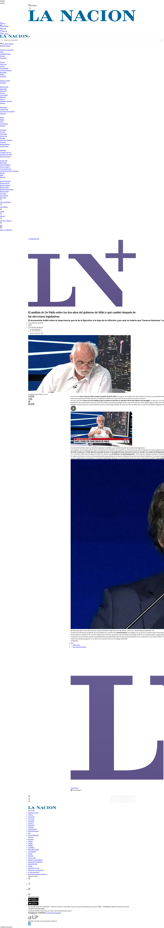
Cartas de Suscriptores (7, 111)
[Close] (29, 796)
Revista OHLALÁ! (5, 181)
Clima (2, 52)
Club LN (4, 31)
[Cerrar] (29, 37)
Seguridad (3, 89)
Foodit (4, 29)
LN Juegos (3, 130)
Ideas (2, 175)
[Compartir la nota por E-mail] (33, 404)
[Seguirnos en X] (29, 884)
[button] (82, 133)
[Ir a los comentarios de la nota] (33, 396)
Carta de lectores (5, 169)
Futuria (2, 62)
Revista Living (4, 187)
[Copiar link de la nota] (29, 402)
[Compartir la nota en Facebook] (29, 404)
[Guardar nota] (31, 396)
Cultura (2, 93)
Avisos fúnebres (5, 165)
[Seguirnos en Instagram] (29, 889)
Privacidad (57, 913)
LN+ (37, 239)
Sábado (2, 173)
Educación (3, 91)
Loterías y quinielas (6, 140)
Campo (2, 66)
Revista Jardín (4, 191)
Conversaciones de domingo (9, 171)
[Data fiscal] (29, 925)
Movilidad (3, 72)
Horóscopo (3, 136)
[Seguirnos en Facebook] (29, 879)
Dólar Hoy (3, 64)
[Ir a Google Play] (33, 901)
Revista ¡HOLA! (4, 183)
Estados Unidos (5, 81)
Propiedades (4, 68)
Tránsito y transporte (7, 50)
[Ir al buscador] (30, 8)
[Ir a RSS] (29, 895)
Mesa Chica (76, 645)
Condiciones (50, 913)
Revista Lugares (5, 185)
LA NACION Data (5, 54)
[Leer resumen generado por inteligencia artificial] (29, 396)
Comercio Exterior (6, 70)
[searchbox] (81, 40)
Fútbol (2, 118)
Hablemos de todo (6, 101)
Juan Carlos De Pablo (79, 647)
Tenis (1, 122)
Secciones (5, 26)
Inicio (4, 23)
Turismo (2, 132)
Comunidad (4, 95)
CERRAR (2, 1)
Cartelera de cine (5, 152)
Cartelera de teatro (6, 155)
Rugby (2, 120)
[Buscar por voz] (161, 40)
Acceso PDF (3, 161)
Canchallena (4, 124)
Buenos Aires (4, 87)
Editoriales (3, 107)
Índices (2, 74)
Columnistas (4, 109)
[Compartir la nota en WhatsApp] (31, 399)
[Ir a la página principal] (82, 21)
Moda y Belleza (5, 144)
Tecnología (3, 134)
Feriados (3, 138)
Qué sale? (3, 150)
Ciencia (2, 99)
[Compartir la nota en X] (31, 404)
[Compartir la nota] (29, 399)
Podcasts (3, 142)
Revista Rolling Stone (6, 189)
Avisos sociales (5, 167)
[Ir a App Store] (33, 905)
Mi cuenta (5, 34)
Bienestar (3, 97)
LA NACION (32, 239)
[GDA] (33, 919)
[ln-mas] (82, 310)
